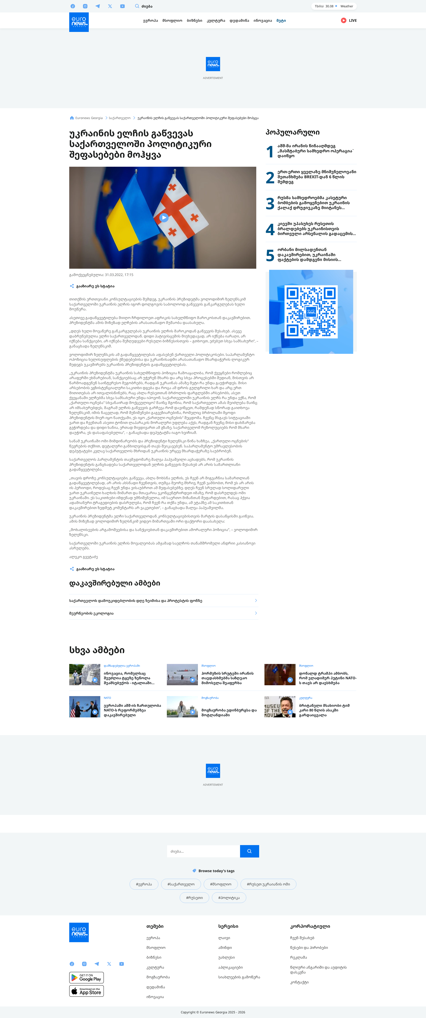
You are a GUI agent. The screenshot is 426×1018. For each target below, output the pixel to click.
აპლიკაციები (230, 967)
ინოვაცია (155, 996)
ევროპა (153, 937)
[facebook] (72, 6)
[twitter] (110, 6)
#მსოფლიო (220, 884)
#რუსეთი (194, 897)
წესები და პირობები (309, 947)
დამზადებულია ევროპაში (122, 666)
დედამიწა (155, 987)
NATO (107, 698)
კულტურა (305, 698)
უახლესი (226, 957)
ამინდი (225, 947)
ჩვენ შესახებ (302, 937)
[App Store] (86, 991)
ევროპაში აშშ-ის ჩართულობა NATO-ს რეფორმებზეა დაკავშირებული (132, 710)
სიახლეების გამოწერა (239, 977)
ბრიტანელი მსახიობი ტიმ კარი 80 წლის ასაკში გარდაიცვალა (324, 710)
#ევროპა (144, 884)
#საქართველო (181, 884)
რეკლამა (298, 957)
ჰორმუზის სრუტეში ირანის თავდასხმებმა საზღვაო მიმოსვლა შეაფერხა (227, 678)
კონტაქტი (299, 982)
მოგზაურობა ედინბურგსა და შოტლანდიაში (229, 712)
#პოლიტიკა (229, 897)
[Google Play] (86, 977)
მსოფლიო (208, 666)
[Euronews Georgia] (79, 22)
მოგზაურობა (210, 698)
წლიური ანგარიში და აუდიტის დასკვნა (318, 970)
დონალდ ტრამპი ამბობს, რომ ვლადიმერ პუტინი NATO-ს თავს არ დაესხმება (328, 678)
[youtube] (122, 6)
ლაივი (224, 937)
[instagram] (85, 6)
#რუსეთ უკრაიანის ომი (268, 884)
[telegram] (97, 6)
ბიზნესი (153, 957)
